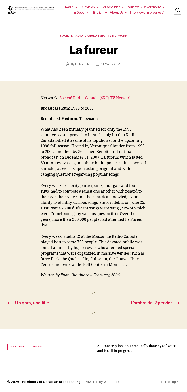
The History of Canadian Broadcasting (50, 382)
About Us (116, 12)
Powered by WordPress (102, 382)
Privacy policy (18, 347)
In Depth (79, 12)
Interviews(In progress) (147, 12)
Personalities (110, 7)
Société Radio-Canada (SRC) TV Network (93, 35)
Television (87, 7)
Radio (69, 7)
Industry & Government (144, 7)
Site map (38, 347)
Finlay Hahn (82, 64)
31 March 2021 (111, 64)
